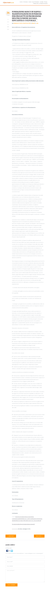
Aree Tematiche (35, 1)
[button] (7, 550)
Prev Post (11, 536)
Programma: (15, 524)
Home (21, 1)
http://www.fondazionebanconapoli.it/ (26, 524)
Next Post (38, 536)
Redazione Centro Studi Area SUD (22, 23)
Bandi (33, 23)
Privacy (45, 1)
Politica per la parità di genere (40, 3)
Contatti (41, 1)
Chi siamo (25, 1)
